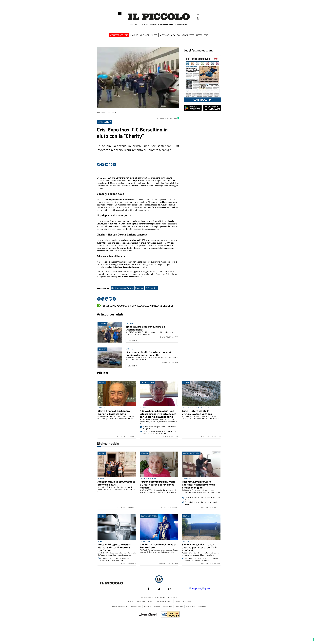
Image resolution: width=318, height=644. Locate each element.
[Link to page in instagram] (169, 588)
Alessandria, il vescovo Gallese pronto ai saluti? (116, 483)
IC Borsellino (151, 288)
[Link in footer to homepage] (159, 579)
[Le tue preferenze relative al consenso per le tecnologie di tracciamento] (313, 639)
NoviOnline (147, 606)
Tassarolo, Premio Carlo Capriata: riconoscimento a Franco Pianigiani (198, 484)
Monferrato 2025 (119, 35)
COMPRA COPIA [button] (202, 100)
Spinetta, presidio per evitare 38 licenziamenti (145, 328)
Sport (154, 35)
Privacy (177, 601)
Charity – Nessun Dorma (122, 288)
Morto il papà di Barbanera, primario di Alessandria (114, 412)
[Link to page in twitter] (102, 164)
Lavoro (134, 35)
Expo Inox (139, 288)
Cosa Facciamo (141, 601)
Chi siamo (130, 601)
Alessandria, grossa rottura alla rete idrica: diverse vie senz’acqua (114, 547)
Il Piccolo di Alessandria (119, 606)
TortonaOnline (190, 606)
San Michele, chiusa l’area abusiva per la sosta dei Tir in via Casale (199, 547)
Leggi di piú (132, 341)
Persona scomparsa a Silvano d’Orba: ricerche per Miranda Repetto (157, 484)
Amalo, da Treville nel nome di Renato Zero (158, 546)
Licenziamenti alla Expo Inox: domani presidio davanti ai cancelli (148, 353)
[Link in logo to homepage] (159, 17)
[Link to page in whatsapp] (110, 164)
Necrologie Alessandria (164, 601)
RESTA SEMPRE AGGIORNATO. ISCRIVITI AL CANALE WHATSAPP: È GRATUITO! (137, 306)
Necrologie (202, 35)
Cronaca (144, 35)
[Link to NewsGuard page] (149, 615)
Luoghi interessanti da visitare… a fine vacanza (197, 412)
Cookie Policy (187, 601)
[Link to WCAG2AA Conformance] (169, 614)
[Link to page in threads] (114, 164)
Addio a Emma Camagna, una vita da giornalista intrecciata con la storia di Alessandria (158, 413)
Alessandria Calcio (169, 35)
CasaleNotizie (167, 606)
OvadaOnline (179, 606)
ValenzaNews (202, 606)
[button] (198, 14)
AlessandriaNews (135, 606)
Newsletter (188, 35)
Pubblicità (151, 601)
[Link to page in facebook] (99, 164)
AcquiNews (157, 606)
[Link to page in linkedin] (106, 164)
